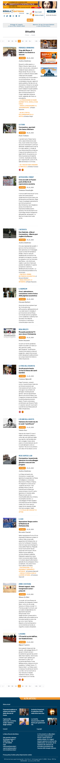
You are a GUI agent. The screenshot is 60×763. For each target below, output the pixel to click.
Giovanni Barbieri (24, 302)
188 (9, 41)
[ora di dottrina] (49, 71)
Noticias (39, 15)
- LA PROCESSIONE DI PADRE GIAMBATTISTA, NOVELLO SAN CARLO (28, 102)
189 (12, 41)
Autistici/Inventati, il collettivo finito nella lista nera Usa (37, 711)
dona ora (51, 11)
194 (30, 41)
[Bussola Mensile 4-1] (49, 44)
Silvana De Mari (24, 597)
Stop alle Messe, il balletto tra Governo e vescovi (27, 52)
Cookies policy (15, 755)
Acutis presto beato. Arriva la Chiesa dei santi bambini (28, 370)
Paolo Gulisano (24, 136)
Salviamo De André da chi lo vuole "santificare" (28, 423)
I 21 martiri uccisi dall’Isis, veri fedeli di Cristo (28, 637)
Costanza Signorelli (25, 379)
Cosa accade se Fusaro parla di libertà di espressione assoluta (27, 182)
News (38, 12)
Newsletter (51, 15)
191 (19, 41)
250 (36, 41)
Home (27, 35)
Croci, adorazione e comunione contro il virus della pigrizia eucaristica (28, 293)
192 (23, 41)
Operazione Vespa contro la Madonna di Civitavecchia (28, 523)
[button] (30, 20)
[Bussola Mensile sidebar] (49, 58)
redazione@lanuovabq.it (9, 746)
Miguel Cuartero (24, 645)
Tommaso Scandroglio (26, 190)
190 (16, 41)
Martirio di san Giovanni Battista (43, 24)
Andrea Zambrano (25, 61)
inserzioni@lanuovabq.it (9, 750)
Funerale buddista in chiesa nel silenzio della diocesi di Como (10, 712)
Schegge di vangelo (16, 24)
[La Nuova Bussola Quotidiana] (13, 11)
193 (26, 41)
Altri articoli (30, 698)
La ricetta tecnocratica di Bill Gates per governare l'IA (38, 721)
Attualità (33, 35)
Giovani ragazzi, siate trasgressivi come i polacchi (27, 588)
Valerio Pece (23, 430)
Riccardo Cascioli (25, 532)
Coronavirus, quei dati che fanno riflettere (27, 128)
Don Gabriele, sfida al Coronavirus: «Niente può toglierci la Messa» (28, 234)
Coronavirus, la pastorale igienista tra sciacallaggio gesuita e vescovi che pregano (28, 461)
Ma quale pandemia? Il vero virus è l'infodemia (27, 333)
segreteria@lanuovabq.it (9, 748)
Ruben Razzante (24, 340)
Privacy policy (6, 755)
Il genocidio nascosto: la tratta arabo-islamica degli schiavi (9, 721)
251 (40, 41)
